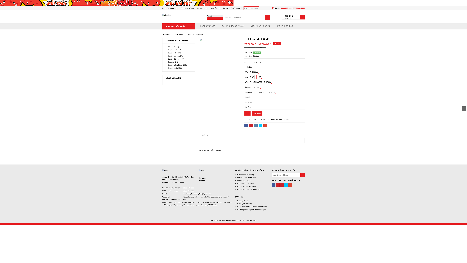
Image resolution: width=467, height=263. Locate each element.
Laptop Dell (175, 50)
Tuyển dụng (235, 8)
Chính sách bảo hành (245, 183)
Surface (173, 62)
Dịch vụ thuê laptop (244, 204)
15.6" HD (271, 92)
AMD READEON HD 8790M (260, 82)
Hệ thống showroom (170, 8)
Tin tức (225, 8)
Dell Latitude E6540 (195, 34)
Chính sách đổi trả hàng (246, 186)
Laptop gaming (175, 56)
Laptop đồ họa (176, 59)
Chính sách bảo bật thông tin (248, 189)
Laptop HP (174, 53)
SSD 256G (256, 87)
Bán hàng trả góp (187, 8)
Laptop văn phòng (177, 65)
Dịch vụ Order (242, 201)
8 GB (252, 77)
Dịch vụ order (202, 8)
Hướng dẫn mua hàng (245, 175)
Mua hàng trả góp (244, 180)
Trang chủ (166, 34)
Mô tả (205, 135)
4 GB (259, 77)
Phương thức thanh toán (246, 177)
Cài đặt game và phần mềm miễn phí (251, 210)
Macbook (173, 47)
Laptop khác (175, 68)
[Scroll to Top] (464, 108)
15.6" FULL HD (259, 92)
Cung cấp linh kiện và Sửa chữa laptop (252, 207)
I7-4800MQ (254, 72)
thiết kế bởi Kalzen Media (247, 220)
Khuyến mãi (215, 8)
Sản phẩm (179, 34)
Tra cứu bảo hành (251, 8)
